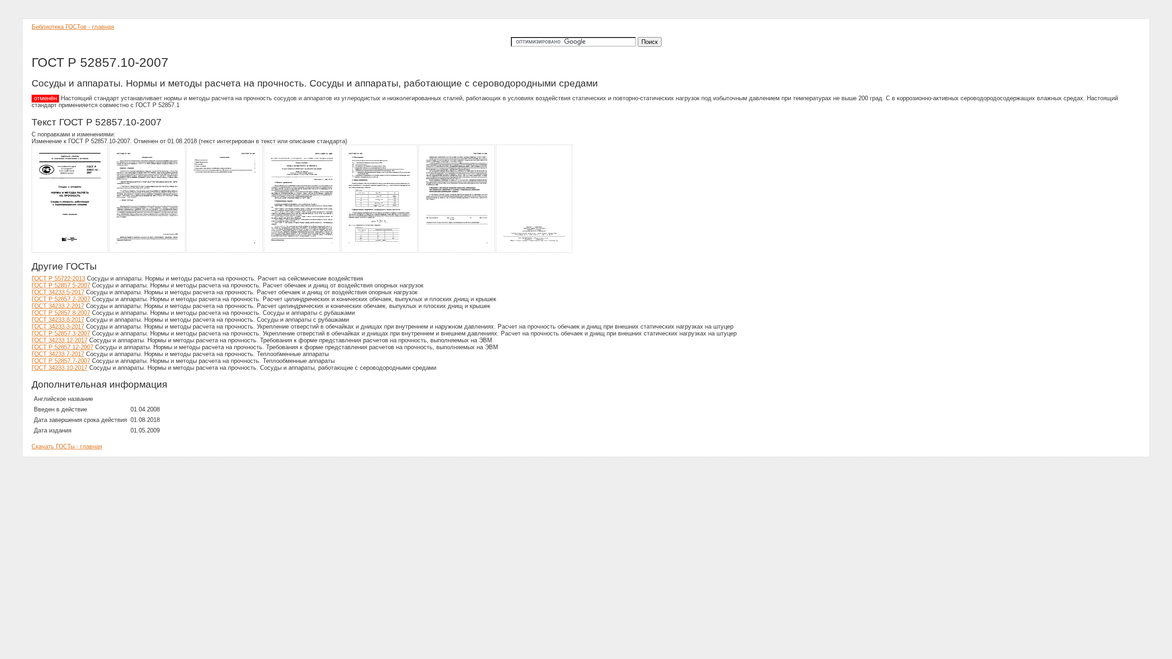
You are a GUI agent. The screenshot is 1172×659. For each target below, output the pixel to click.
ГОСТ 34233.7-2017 (58, 354)
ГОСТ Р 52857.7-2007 (61, 360)
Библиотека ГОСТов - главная (73, 26)
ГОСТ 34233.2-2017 (58, 305)
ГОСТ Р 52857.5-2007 (61, 285)
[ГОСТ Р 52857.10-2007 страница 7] (534, 251)
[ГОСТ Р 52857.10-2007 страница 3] (225, 251)
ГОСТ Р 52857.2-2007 (61, 299)
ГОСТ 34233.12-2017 (59, 340)
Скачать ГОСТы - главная (67, 446)
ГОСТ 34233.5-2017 (58, 292)
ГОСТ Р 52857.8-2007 (61, 312)
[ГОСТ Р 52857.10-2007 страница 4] (302, 251)
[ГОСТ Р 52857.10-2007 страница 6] (457, 251)
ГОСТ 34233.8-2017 (58, 319)
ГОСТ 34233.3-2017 (58, 326)
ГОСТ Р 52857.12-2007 (62, 347)
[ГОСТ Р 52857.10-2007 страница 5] (379, 251)
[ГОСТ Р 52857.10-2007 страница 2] (147, 251)
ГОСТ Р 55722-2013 (58, 278)
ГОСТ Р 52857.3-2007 (61, 333)
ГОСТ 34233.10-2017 (59, 367)
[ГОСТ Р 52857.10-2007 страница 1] (70, 251)
